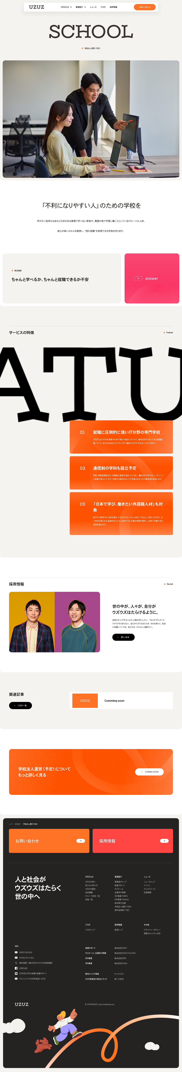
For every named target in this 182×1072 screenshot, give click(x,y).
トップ (11, 824)
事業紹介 (18, 824)
